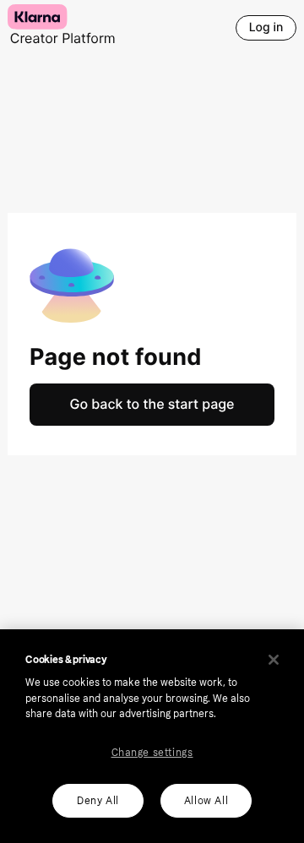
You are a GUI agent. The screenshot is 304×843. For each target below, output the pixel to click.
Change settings (152, 753)
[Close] (273, 659)
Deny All (98, 801)
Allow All (206, 801)
